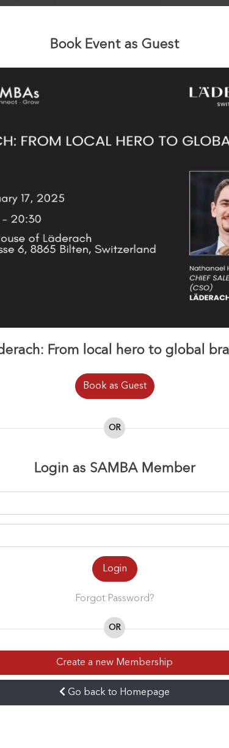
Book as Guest (115, 386)
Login (115, 569)
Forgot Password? (114, 599)
